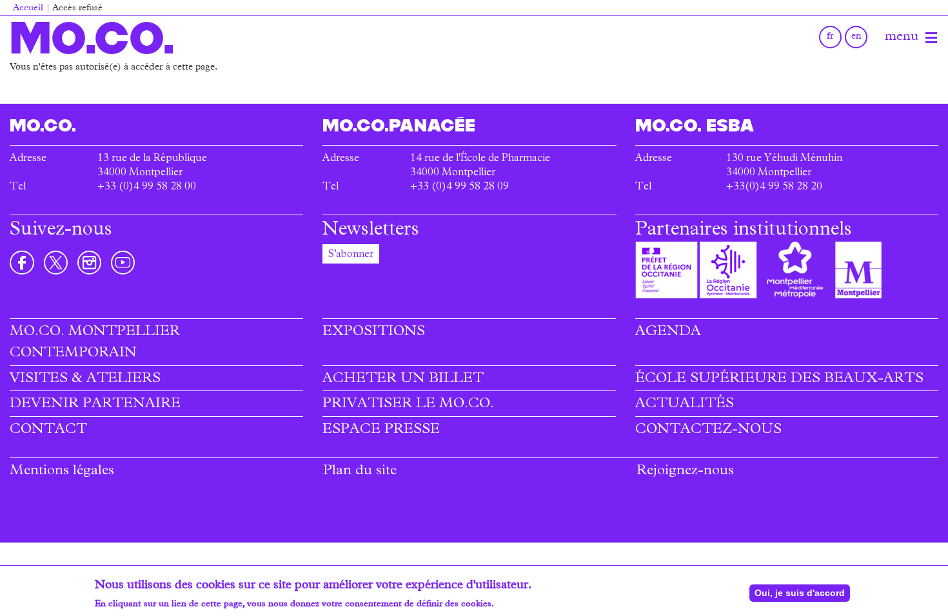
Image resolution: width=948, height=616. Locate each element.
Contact (48, 430)
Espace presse (381, 430)
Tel (18, 187)
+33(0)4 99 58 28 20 (774, 187)
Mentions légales (62, 472)
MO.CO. (92, 37)
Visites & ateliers (85, 379)
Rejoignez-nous (685, 472)
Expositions (373, 332)
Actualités (684, 405)
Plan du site (360, 472)
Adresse (28, 159)
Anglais (856, 37)
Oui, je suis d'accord (800, 593)
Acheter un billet (403, 379)
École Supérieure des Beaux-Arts (779, 379)
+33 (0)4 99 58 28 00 (146, 187)
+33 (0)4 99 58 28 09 (459, 187)
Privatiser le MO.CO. (408, 405)
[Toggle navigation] (931, 38)
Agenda (668, 332)
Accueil (28, 9)
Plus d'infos (520, 604)
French (830, 37)
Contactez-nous (708, 430)
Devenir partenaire (95, 405)
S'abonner (350, 255)
